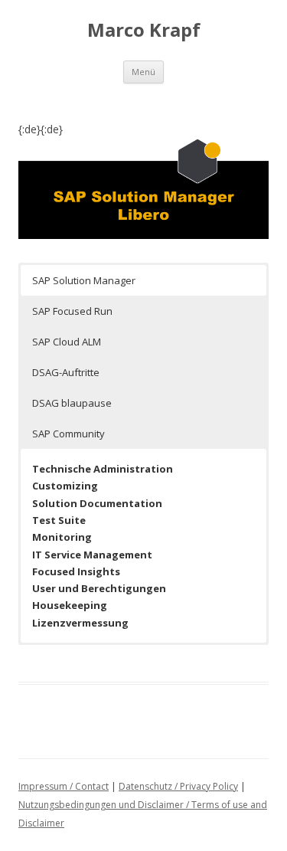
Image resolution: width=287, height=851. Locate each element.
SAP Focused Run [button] (72, 311)
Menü (143, 71)
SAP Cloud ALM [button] (66, 342)
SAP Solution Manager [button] (83, 280)
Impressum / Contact (63, 786)
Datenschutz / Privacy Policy (178, 786)
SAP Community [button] (68, 433)
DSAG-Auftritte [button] (65, 372)
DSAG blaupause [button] (72, 403)
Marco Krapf (144, 30)
